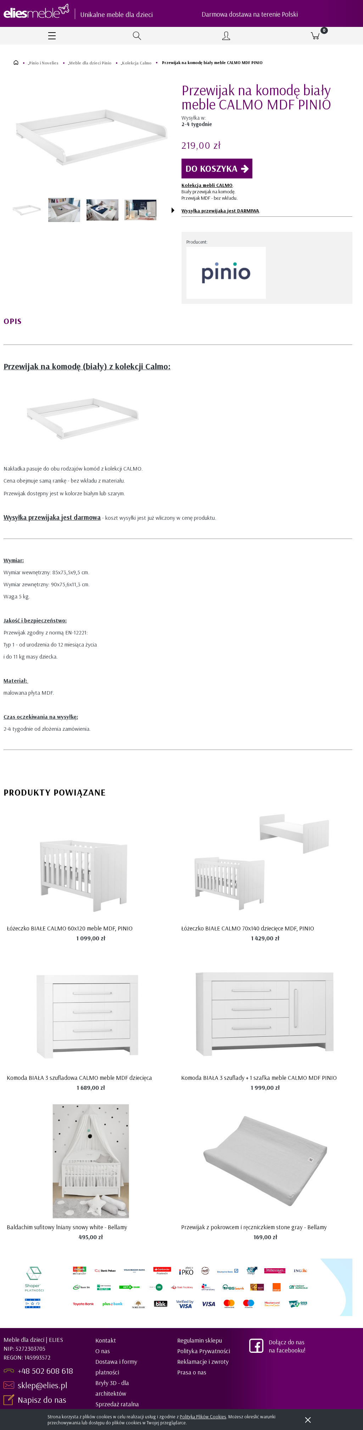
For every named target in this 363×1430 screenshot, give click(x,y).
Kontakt (105, 1340)
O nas (102, 1351)
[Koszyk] (314, 36)
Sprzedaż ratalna (117, 1404)
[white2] (102, 209)
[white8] (64, 210)
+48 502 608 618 (45, 1370)
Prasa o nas (191, 1372)
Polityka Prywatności (203, 1351)
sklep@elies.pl (42, 1385)
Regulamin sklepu (199, 1340)
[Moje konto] (226, 36)
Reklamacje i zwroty (203, 1361)
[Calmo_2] (140, 210)
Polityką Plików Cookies (203, 1416)
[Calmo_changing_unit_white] (26, 210)
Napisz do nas (43, 1399)
